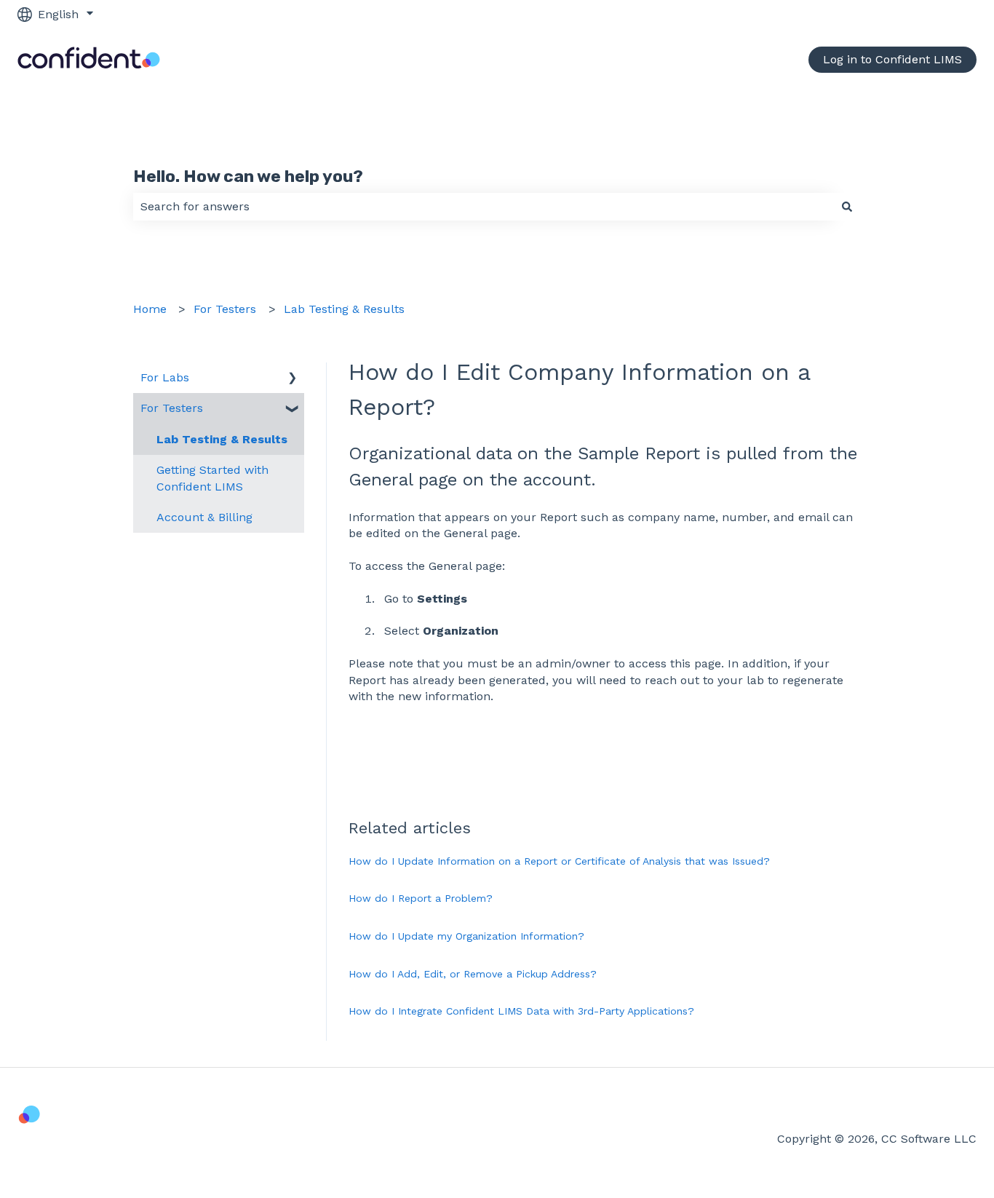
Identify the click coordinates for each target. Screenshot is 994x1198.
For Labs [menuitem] (164, 377)
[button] (292, 379)
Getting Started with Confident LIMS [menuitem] (212, 478)
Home (150, 309)
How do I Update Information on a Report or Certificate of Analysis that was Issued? (559, 861)
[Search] (847, 207)
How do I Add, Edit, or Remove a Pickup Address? (473, 974)
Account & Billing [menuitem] (204, 517)
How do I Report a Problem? (421, 898)
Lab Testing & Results (344, 309)
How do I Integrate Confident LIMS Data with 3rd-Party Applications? (521, 1011)
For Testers (225, 309)
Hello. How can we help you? (248, 176)
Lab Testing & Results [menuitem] (221, 439)
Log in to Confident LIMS (892, 59)
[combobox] (483, 207)
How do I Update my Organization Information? (466, 936)
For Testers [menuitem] (171, 408)
